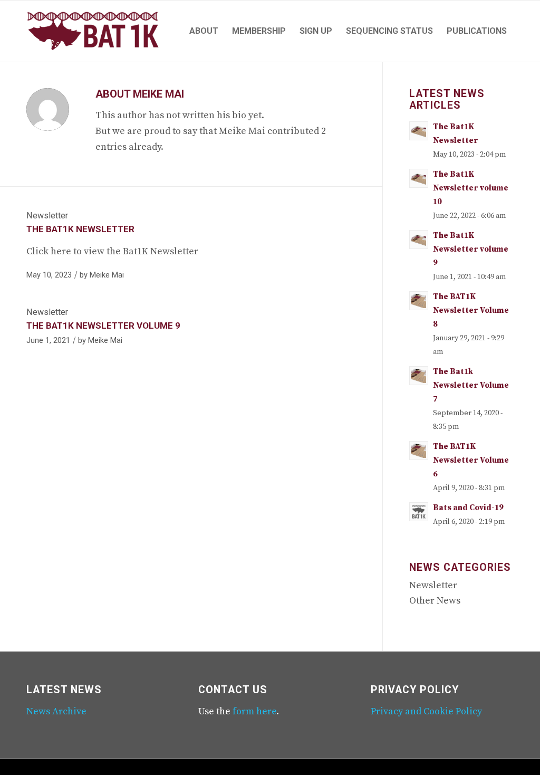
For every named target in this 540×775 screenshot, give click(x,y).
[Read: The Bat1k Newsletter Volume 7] (418, 375)
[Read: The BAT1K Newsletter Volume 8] (418, 300)
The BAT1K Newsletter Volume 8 (471, 310)
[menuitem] (203, 31)
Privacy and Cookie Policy (426, 711)
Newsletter (47, 216)
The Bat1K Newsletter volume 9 (103, 325)
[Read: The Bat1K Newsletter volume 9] (418, 239)
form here (254, 711)
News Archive (56, 711)
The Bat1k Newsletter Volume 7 (471, 385)
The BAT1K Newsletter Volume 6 (471, 460)
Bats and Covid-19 (468, 508)
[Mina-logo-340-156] (93, 31)
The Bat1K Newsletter (80, 229)
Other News (434, 601)
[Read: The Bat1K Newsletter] (418, 130)
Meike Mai (107, 275)
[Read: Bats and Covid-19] (418, 511)
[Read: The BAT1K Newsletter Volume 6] (418, 450)
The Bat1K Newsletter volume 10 (470, 188)
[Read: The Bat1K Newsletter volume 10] (418, 178)
